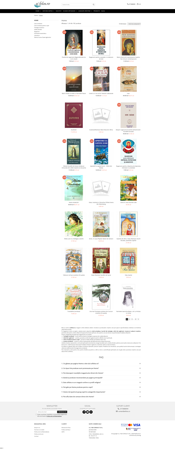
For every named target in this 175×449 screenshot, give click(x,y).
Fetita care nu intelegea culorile (73, 239)
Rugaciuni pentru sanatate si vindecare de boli (101, 58)
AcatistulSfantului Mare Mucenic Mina (101, 130)
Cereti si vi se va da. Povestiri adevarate (101, 93)
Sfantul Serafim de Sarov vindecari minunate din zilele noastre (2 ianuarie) (74, 167)
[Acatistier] (74, 115)
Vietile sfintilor (38, 29)
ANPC (63, 432)
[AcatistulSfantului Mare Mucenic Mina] (101, 115)
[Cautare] (93, 4)
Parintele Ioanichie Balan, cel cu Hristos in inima (128, 312)
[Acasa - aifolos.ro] (43, 4)
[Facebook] (84, 412)
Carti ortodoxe (38, 23)
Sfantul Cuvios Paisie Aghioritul (42, 37)
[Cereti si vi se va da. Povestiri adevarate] (101, 79)
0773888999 (124, 409)
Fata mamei (128, 275)
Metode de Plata (66, 427)
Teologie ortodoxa (39, 27)
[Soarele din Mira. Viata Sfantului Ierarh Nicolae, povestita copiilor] (128, 224)
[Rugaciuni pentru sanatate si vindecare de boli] (101, 42)
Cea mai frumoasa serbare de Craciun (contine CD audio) (101, 312)
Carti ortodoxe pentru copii (41, 25)
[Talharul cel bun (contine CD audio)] (74, 260)
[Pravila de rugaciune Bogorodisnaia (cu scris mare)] (74, 42)
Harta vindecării (74, 202)
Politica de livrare (38, 434)
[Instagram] (91, 412)
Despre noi (37, 427)
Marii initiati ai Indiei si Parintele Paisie (74, 93)
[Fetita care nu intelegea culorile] (74, 224)
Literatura (37, 35)
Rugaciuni (36, 31)
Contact (36, 436)
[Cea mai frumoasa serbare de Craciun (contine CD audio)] (101, 297)
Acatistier (74, 130)
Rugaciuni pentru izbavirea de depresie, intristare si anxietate (128, 167)
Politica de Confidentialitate (54, 416)
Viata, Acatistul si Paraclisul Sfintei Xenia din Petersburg (101, 203)
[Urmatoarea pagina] (138, 319)
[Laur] (128, 79)
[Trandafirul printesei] (74, 297)
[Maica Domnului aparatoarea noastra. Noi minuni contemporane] (128, 42)
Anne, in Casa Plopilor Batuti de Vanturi (101, 239)
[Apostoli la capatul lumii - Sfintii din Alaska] (101, 151)
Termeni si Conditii (39, 430)
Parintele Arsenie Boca (40, 33)
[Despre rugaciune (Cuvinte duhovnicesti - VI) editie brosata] (128, 115)
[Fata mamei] (128, 260)
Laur (128, 93)
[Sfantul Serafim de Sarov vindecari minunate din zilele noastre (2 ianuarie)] (74, 151)
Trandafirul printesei (73, 311)
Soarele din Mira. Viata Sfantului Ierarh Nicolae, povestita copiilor (128, 239)
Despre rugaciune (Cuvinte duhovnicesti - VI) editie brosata (128, 130)
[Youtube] (87, 412)
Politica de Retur (66, 430)
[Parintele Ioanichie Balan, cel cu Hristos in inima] (128, 297)
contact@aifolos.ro (124, 411)
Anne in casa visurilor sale (128, 202)
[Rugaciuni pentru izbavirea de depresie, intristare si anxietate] (128, 151)
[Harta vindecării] (74, 188)
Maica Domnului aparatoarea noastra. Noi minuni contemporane (128, 58)
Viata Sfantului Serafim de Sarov (101, 275)
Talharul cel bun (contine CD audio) (74, 275)
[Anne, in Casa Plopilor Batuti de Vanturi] (101, 224)
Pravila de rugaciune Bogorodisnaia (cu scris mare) (74, 58)
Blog (103, 11)
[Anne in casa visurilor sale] (128, 188)
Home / (36, 15)
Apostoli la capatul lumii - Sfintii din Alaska (101, 167)
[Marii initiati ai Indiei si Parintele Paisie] (74, 79)
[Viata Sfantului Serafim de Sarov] (101, 260)
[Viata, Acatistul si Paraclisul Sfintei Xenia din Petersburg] (101, 188)
